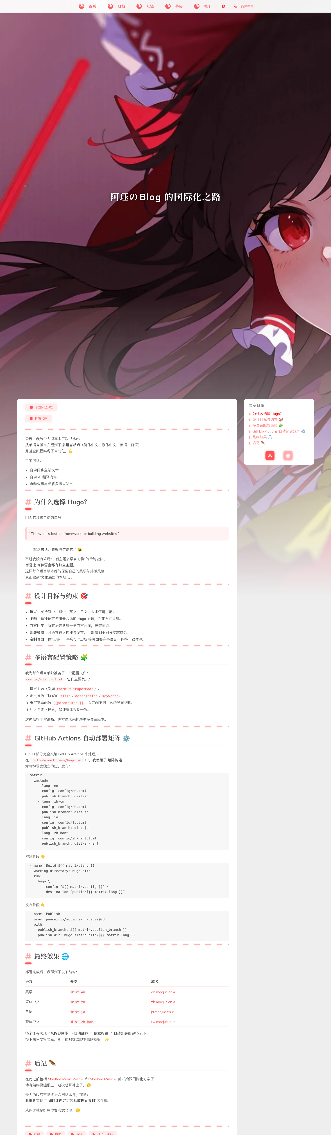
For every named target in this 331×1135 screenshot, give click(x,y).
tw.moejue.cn (161, 1021)
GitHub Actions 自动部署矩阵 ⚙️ (279, 431)
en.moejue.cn (161, 992)
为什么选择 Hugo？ (267, 413)
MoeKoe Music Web (64, 1079)
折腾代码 (41, 419)
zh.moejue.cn (161, 1002)
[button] (243, 6)
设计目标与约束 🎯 (267, 419)
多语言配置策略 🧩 (267, 425)
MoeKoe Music (101, 1079)
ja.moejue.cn (161, 1011)
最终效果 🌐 (262, 437)
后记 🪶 (258, 443)
